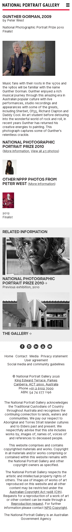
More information (16, 151)
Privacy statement (54, 356)
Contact (21, 356)
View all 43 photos (44, 151)
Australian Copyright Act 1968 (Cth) (36, 492)
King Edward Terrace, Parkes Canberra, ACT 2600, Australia (36, 382)
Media (34, 356)
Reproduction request (27, 504)
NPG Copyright (55, 508)
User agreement (36, 360)
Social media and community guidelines (36, 364)
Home (8, 356)
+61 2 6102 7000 (41, 388)
